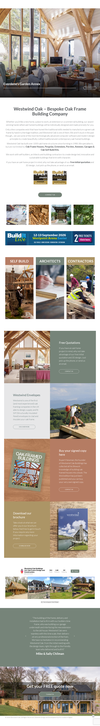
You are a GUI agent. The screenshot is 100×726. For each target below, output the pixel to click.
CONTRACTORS (80, 261)
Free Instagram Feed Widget (50, 602)
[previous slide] (25, 639)
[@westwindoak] (22, 571)
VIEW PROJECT (89, 88)
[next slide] (74, 639)
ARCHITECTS (49, 261)
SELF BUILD (19, 261)
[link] (50, 238)
